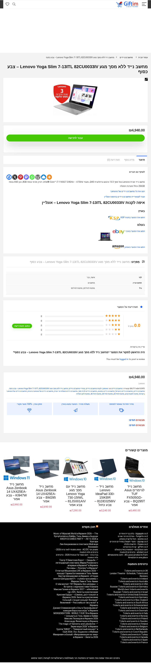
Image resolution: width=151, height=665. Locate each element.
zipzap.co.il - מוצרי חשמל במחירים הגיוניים (129, 541)
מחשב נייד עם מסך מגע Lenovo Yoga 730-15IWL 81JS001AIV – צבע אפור (75, 496)
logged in (124, 359)
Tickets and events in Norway (134, 616)
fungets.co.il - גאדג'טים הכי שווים (133, 536)
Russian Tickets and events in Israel (131, 592)
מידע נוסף (129, 159)
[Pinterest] (20, 177)
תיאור (142, 159)
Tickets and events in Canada (134, 637)
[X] (14, 177)
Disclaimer (20, 663)
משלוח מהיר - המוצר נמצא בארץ (75, 404)
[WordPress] (37, 177)
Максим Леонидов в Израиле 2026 (81, 618)
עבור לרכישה (75, 138)
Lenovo (142, 383)
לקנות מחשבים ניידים (94, 389)
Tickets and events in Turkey (134, 634)
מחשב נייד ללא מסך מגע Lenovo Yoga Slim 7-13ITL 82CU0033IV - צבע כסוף (38, 389)
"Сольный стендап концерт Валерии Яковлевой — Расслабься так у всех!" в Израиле (79, 602)
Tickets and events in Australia (133, 581)
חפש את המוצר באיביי (134, 231)
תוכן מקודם (88, 526)
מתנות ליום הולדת (83, 394)
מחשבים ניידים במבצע (106, 391)
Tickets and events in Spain (135, 640)
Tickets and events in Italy (135, 613)
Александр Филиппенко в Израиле (81, 621)
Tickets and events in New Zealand (131, 600)
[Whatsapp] (32, 177)
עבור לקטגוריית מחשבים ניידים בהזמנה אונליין (124, 196)
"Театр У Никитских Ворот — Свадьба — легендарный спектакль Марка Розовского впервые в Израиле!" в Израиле (77, 563)
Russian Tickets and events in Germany (129, 586)
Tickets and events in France (134, 642)
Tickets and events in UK (136, 571)
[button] (146, 79)
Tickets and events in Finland (134, 624)
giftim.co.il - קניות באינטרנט (135, 547)
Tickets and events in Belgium (133, 626)
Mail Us (11, 663)
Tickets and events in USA (135, 584)
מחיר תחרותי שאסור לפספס (121, 404)
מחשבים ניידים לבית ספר (87, 391)
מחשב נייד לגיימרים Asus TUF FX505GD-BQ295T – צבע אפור (134, 496)
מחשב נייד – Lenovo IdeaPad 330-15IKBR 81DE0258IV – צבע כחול (105, 496)
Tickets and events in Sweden (133, 621)
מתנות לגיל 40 (96, 394)
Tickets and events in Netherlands (131, 629)
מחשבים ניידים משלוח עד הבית (65, 391)
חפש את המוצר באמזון (134, 247)
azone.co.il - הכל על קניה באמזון (133, 539)
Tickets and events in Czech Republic (130, 632)
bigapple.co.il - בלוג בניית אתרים (133, 533)
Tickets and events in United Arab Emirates (127, 594)
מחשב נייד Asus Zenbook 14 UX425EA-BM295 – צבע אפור (46, 494)
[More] (49, 177)
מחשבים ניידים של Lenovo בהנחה (40, 391)
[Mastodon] (26, 177)
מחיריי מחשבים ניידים (77, 389)
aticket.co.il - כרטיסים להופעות (134, 552)
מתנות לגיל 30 (107, 394)
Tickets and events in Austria (134, 608)
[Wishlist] (7, 4)
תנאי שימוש (36, 658)
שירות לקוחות (50, 658)
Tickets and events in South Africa (131, 602)
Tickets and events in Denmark (133, 610)
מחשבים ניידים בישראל (124, 391)
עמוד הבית (143, 57)
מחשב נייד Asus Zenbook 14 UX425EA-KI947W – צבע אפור (16, 491)
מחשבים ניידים (126, 57)
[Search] (14, 4)
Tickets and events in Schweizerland (130, 605)
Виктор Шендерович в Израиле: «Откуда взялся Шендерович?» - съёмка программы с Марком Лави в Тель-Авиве (76, 579)
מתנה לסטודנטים (131, 394)
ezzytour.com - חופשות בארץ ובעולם (131, 549)
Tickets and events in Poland (134, 618)
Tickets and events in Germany (133, 597)
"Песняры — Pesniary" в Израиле (82, 568)
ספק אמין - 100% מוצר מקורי (29, 404)
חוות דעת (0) (113, 159)
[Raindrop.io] (43, 177)
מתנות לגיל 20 (119, 394)
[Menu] (144, 4)
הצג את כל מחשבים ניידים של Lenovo (128, 191)
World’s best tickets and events (133, 589)
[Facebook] (9, 177)
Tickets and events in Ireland (134, 579)
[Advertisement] (75, 30)
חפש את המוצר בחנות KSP (132, 217)
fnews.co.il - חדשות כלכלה (136, 544)
